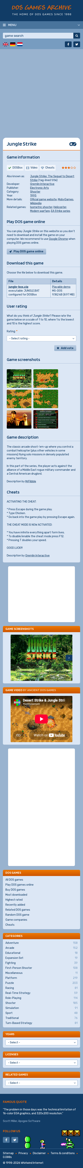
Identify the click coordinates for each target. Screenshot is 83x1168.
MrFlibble (30, 481)
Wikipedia (36, 203)
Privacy (23, 1153)
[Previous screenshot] (14, 658)
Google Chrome (58, 239)
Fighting (41, 963)
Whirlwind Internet (32, 1163)
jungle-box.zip (18, 287)
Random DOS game (17, 914)
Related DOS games (17, 909)
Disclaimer (39, 1153)
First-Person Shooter (41, 968)
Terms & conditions (63, 1153)
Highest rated (14, 899)
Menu (12, 25)
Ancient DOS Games (41, 690)
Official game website (43, 199)
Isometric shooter (41, 207)
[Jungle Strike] (19, 378)
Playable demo (61, 287)
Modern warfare (40, 211)
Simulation (41, 1008)
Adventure (41, 943)
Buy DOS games (15, 889)
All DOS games (14, 879)
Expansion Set (41, 958)
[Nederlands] (20, 44)
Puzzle (41, 983)
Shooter (35, 191)
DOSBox (18, 167)
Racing (41, 988)
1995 (33, 195)
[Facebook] (68, 44)
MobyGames (65, 199)
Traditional (41, 1018)
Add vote (67, 348)
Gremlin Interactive (42, 184)
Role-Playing (41, 998)
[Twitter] (76, 44)
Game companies (16, 919)
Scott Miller (10, 1121)
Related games (16, 1074)
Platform (41, 978)
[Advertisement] (41, 90)
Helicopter (59, 207)
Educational (41, 953)
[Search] (76, 36)
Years (9, 1034)
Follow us (11, 1131)
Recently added (15, 904)
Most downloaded (16, 894)
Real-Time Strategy (41, 993)
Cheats (9, 924)
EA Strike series (60, 211)
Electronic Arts (39, 188)
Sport (41, 1013)
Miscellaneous (41, 973)
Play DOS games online (19, 884)
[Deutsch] (12, 44)
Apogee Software (29, 1121)
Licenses (11, 1054)
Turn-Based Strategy (41, 1023)
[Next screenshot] (69, 658)
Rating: (12, 331)
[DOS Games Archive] (41, 10)
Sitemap (8, 1153)
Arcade (41, 948)
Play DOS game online (28, 251)
